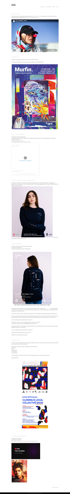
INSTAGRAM (48, 6)
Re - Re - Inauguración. (17, 134)
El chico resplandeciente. (18, 436)
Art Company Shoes (37, 16)
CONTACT (54, 6)
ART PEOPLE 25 (15, 57)
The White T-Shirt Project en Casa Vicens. (23, 180)
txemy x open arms (16, 244)
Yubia (22, 140)
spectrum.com (42, 6)
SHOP (57, 6)
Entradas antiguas (55, 487)
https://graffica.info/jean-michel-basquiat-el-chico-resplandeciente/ (24, 441)
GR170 (19, 140)
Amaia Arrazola (14, 140)
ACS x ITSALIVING (15, 13)
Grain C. (37, 17)
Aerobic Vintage (29, 17)
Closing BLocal (15, 340)
